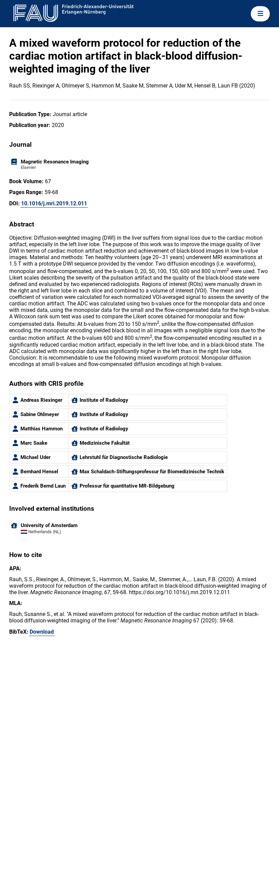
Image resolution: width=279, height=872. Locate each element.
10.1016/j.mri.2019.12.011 (54, 203)
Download (42, 632)
